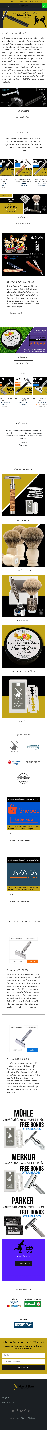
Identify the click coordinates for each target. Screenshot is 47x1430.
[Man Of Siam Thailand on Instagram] (29, 1411)
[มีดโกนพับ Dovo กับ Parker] (23, 254)
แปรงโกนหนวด (23, 548)
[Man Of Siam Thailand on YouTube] (21, 1411)
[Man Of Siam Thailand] (23, 5)
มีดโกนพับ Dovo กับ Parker (20, 281)
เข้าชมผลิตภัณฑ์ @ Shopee (19, 840)
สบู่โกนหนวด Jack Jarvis (23, 649)
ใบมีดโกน (23, 699)
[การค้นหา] (39, 6)
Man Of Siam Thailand (26, 1418)
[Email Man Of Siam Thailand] (33, 1411)
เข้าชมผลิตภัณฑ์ (23, 116)
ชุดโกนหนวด (23, 598)
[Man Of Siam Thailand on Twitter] (13, 1411)
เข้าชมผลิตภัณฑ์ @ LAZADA (19, 901)
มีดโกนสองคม (23, 497)
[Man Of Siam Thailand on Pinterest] (25, 1411)
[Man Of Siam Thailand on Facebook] (17, 1411)
